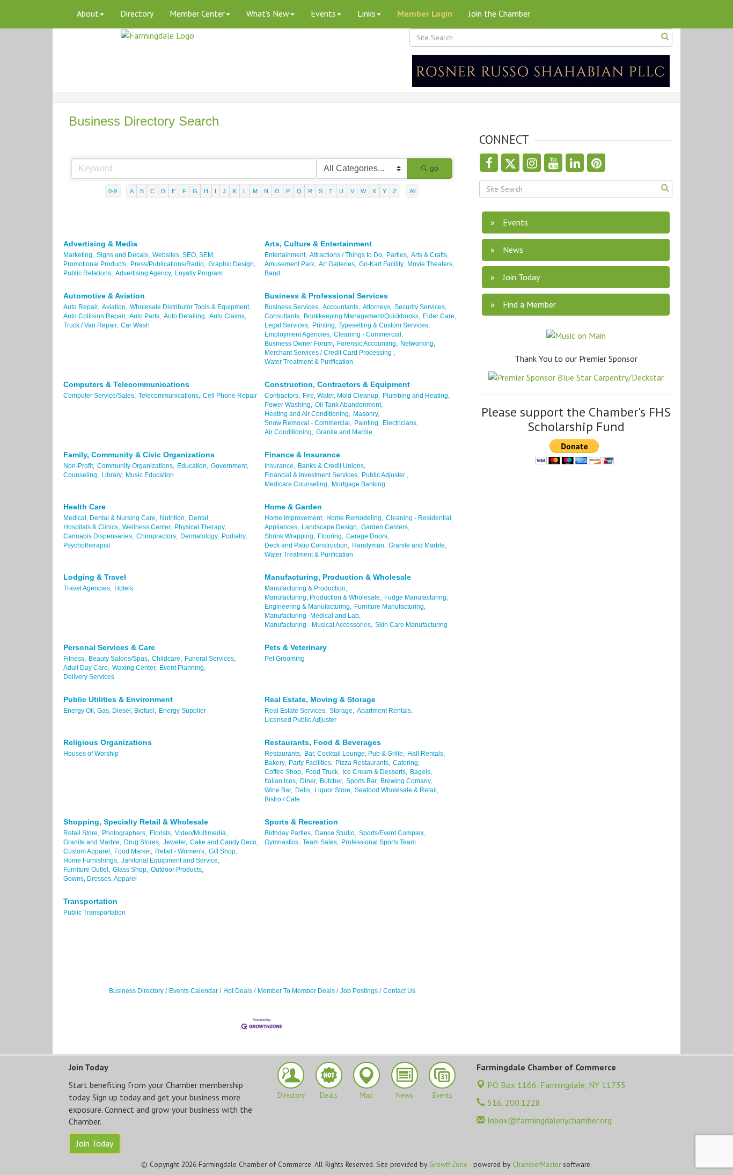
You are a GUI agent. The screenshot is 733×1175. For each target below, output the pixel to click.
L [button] (244, 191)
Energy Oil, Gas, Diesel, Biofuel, (109, 710)
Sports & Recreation (301, 822)
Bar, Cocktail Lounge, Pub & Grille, (354, 753)
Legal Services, (287, 325)
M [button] (255, 191)
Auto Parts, (145, 316)
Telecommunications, (169, 395)
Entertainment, (286, 255)
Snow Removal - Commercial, (308, 423)
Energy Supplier (182, 710)
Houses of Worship (91, 753)
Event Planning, (182, 668)
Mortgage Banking (358, 484)
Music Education (150, 475)
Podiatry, (234, 536)
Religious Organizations (107, 742)
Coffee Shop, (284, 772)
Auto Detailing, (185, 316)
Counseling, (81, 475)
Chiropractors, (157, 536)
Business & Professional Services (326, 295)
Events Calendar (193, 991)
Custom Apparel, (87, 851)
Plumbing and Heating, (416, 395)
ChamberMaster (536, 1164)
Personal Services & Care (109, 647)
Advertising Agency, (143, 273)
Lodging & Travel (94, 577)
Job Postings (359, 991)
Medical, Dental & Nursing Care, (110, 518)
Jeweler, (175, 842)
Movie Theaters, (430, 264)
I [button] (215, 191)
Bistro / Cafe (282, 799)
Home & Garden (293, 506)
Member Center (197, 13)
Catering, (406, 763)
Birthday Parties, (288, 833)
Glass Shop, (130, 869)
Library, (112, 475)
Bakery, (275, 763)
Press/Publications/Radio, (168, 264)
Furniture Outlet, (86, 869)
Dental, (199, 518)
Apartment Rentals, (385, 710)
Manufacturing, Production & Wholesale (338, 577)
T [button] (331, 191)
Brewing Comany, (406, 781)
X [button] (374, 191)
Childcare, (167, 658)
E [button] (173, 191)
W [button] (363, 191)
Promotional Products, (95, 264)
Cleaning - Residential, (419, 518)
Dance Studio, (335, 833)
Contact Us (399, 991)
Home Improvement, (294, 518)
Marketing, (78, 255)
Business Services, (292, 307)
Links (366, 13)
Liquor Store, (333, 790)
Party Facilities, (311, 763)
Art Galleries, (337, 264)
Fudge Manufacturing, (416, 597)
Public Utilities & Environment (118, 699)
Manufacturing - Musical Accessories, (318, 625)
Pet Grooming (285, 658)
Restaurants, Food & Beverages (323, 742)
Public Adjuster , (385, 475)
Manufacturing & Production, (306, 588)
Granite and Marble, (417, 545)
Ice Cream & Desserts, (374, 772)
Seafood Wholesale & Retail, (396, 790)
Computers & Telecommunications (126, 384)
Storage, (341, 710)
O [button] (277, 191)
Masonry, (366, 414)
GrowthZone (448, 1164)
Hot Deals (237, 991)
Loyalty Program (199, 273)
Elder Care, (439, 316)
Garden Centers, (385, 527)
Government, (229, 466)
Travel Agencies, (87, 588)
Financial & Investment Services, (312, 475)
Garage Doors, (367, 536)
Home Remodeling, (354, 518)
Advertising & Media (100, 243)
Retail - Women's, (180, 851)
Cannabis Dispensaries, (98, 536)
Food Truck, (322, 772)
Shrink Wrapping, (290, 536)
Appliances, (282, 527)
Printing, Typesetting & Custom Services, (371, 325)
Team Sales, (321, 842)
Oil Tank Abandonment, (349, 404)
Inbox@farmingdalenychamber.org (548, 1120)
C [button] (152, 191)
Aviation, (114, 307)
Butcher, (331, 781)
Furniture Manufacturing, (390, 606)
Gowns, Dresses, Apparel (100, 878)
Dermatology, (199, 536)
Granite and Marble (344, 432)
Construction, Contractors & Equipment (337, 384)
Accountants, (341, 307)
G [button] (195, 191)
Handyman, (369, 545)
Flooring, (330, 536)
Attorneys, (377, 307)
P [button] (288, 191)
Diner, (308, 781)
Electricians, (400, 423)
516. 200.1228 (512, 1102)
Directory (136, 13)
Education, (192, 466)
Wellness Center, (147, 527)
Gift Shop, (223, 851)
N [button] (266, 191)
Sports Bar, (362, 781)
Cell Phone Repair (230, 395)
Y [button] (384, 191)
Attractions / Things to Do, (347, 255)
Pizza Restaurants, (362, 763)
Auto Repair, (81, 307)
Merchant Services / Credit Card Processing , (330, 352)
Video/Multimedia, (201, 833)
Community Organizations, (135, 466)
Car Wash (135, 325)
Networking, (417, 343)
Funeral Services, (210, 658)
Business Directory (136, 991)
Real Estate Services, (296, 710)
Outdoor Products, (177, 869)
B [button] (142, 191)
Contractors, (282, 395)
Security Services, (420, 307)
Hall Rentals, (426, 753)
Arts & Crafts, (430, 255)
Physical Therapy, (200, 527)
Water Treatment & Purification (309, 362)
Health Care (84, 506)
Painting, (367, 423)
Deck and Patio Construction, (307, 545)
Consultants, (283, 316)
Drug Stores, (142, 842)
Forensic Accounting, (367, 343)
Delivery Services (88, 677)
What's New (267, 13)
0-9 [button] (112, 191)
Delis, (303, 790)
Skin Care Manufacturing (411, 625)
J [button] (224, 191)
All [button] (412, 191)
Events (323, 13)
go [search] (434, 168)
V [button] (352, 191)
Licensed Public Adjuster (300, 720)
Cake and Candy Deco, (224, 842)
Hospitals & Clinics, (91, 527)
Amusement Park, (290, 264)
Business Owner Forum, (299, 343)
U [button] (341, 191)
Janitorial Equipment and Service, (170, 860)
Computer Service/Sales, (99, 395)
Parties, (397, 255)
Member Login (424, 13)
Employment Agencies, (298, 334)
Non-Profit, (78, 466)
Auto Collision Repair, (95, 316)
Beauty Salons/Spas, (119, 658)
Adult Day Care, (86, 668)
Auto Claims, (227, 316)
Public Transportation (94, 912)
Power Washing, (288, 404)
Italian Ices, (281, 781)
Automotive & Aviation (104, 295)
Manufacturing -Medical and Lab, (313, 615)
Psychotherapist (86, 545)
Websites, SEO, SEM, (183, 255)
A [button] (132, 191)
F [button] (184, 191)
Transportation (90, 901)
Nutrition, (173, 518)
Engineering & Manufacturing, (308, 606)
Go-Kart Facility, (382, 264)
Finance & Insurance (302, 454)
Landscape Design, (330, 527)
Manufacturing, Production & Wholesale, (323, 597)
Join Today (94, 1143)
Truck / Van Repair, (90, 325)
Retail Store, (81, 833)
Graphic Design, (231, 264)
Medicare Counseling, (297, 484)
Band (272, 273)
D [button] (163, 191)
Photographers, (124, 833)
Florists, (161, 833)
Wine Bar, (278, 790)
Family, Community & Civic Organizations (139, 454)
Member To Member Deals (296, 991)
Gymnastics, (282, 842)
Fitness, (74, 658)
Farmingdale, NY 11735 (556, 1084)
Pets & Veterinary (296, 647)
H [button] (206, 191)
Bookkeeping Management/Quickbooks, (362, 316)
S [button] (320, 191)
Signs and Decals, (123, 255)
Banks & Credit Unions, (331, 466)
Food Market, (133, 851)
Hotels (123, 588)
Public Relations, (88, 273)
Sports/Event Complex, (392, 833)
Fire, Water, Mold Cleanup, (341, 395)
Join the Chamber (499, 13)
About (88, 13)
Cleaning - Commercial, (368, 334)
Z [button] (395, 191)
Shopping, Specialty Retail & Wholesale (135, 822)
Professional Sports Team (378, 842)
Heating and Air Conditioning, (307, 414)
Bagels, (421, 772)
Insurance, (280, 466)
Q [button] (299, 191)
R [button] (310, 191)
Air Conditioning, (289, 432)
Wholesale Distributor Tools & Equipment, (190, 307)
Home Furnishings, (91, 860)
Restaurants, (283, 753)
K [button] (235, 191)
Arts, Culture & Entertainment (318, 243)
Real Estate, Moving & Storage (320, 699)
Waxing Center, (134, 668)
